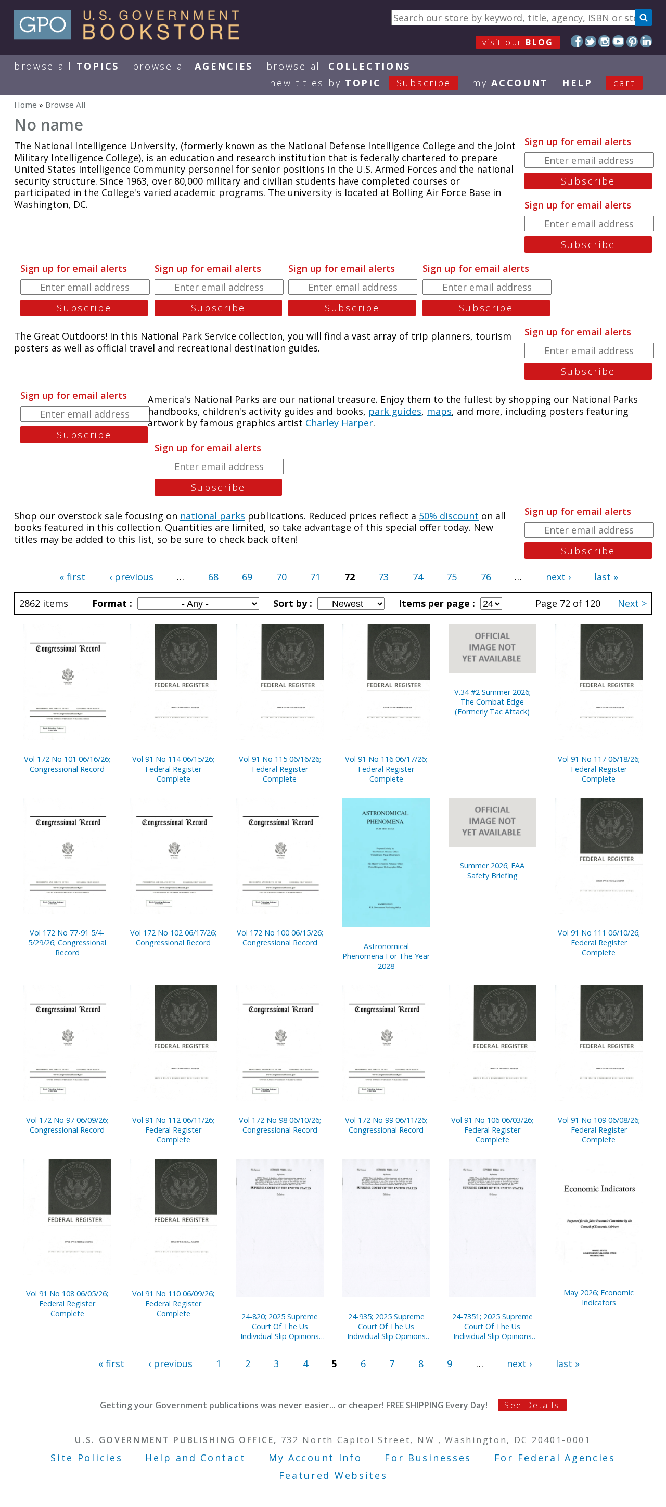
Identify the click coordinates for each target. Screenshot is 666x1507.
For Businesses (428, 1457)
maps (439, 411)
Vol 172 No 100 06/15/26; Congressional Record (280, 937)
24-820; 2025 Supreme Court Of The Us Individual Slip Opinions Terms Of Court (279, 1326)
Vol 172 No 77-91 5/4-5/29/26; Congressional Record (67, 942)
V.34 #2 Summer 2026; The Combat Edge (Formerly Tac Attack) (492, 702)
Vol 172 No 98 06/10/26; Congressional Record (280, 1125)
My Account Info (315, 1457)
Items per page (435, 603)
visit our (518, 42)
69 (247, 576)
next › (558, 576)
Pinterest (632, 41)
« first (72, 576)
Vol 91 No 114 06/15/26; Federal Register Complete (173, 769)
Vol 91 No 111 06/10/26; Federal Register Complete (599, 942)
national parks (212, 516)
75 (451, 576)
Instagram (604, 41)
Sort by (291, 603)
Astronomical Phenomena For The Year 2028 (386, 956)
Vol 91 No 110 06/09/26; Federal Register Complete (173, 1303)
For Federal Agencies (555, 1457)
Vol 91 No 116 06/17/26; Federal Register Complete (386, 769)
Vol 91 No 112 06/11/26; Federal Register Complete (173, 1130)
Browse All (66, 66)
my (510, 82)
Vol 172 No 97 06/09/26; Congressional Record (67, 1125)
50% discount (449, 516)
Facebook (577, 41)
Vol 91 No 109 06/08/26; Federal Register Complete (599, 1130)
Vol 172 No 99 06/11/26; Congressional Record (386, 1125)
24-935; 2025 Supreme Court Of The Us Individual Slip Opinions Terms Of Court (386, 1326)
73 (383, 576)
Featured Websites (333, 1475)
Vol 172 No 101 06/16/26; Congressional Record (67, 764)
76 (486, 576)
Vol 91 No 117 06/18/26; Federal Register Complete (599, 769)
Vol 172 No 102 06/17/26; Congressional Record (173, 937)
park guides (394, 411)
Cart (624, 82)
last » (606, 576)
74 (418, 576)
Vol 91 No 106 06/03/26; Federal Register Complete (492, 1130)
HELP (577, 82)
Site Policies (86, 1457)
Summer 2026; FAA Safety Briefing (492, 870)
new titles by (360, 82)
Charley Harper (339, 423)
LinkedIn (646, 41)
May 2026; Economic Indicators (598, 1297)
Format (111, 603)
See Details (531, 1405)
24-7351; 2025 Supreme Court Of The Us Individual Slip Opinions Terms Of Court (492, 1326)
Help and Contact (195, 1457)
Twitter (591, 41)
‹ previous (131, 576)
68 (213, 576)
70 (281, 576)
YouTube (618, 41)
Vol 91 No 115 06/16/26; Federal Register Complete (280, 769)
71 (315, 576)
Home (25, 104)
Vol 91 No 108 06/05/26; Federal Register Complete (67, 1303)
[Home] (131, 36)
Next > (632, 603)
